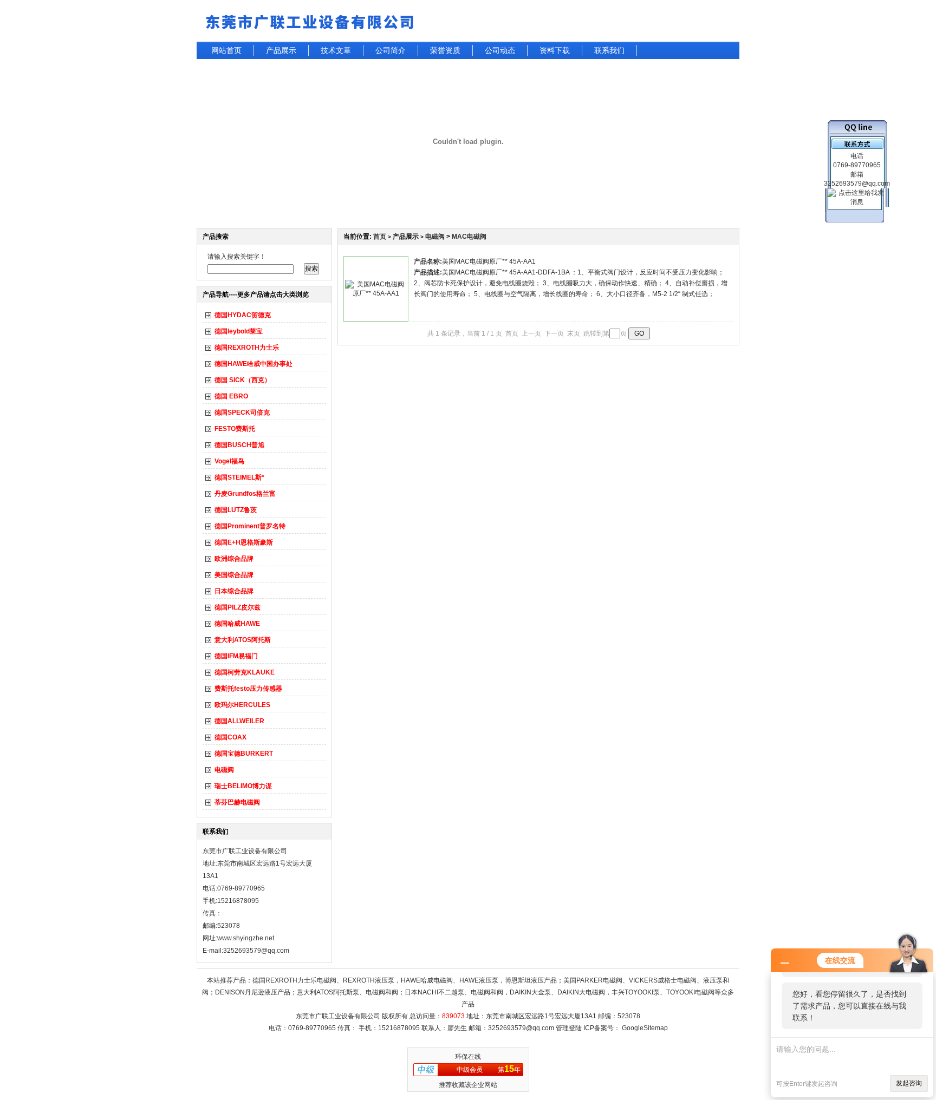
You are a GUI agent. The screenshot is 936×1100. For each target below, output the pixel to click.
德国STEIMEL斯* (239, 477)
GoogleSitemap (645, 1028)
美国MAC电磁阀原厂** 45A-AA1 (489, 261)
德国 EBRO (231, 396)
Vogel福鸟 (229, 461)
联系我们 (609, 50)
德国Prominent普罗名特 (249, 526)
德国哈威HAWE (237, 623)
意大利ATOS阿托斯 (242, 640)
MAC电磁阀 (469, 236)
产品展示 (281, 50)
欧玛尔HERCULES (242, 705)
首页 (379, 236)
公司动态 (500, 50)
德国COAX (230, 737)
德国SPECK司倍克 (242, 412)
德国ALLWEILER (239, 721)
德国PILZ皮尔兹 (237, 607)
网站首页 (226, 50)
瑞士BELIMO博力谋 (243, 786)
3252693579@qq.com (521, 1028)
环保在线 (468, 1056)
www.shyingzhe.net (245, 938)
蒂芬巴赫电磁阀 (237, 802)
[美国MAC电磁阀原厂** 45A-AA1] (376, 293)
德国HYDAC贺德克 (242, 315)
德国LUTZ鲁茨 (235, 510)
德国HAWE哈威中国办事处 (253, 364)
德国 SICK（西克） (242, 380)
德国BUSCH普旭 (239, 445)
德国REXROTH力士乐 (246, 347)
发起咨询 (909, 1083)
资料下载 (555, 50)
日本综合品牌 (233, 591)
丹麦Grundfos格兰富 (245, 493)
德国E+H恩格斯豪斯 (243, 542)
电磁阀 (224, 770)
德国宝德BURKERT (243, 753)
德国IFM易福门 (236, 656)
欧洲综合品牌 (233, 558)
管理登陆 (569, 1028)
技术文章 (336, 50)
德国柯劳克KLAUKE (244, 672)
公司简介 (390, 50)
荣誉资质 (445, 50)
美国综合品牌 (233, 575)
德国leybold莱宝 (238, 331)
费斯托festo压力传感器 (248, 688)
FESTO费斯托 (234, 429)
